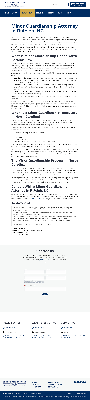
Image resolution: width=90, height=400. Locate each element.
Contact (67, 13)
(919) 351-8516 (44, 260)
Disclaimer (53, 387)
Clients (50, 13)
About (14, 13)
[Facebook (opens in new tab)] (75, 382)
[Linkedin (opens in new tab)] (78, 382)
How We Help (26, 13)
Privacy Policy (54, 382)
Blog (60, 13)
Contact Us (37, 387)
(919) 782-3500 (77, 4)
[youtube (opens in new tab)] (81, 382)
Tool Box (39, 13)
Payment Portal (55, 385)
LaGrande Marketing (81, 393)
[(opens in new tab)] (84, 382)
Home (7, 13)
